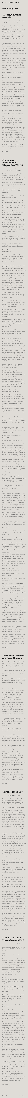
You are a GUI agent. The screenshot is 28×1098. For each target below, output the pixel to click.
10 (6, 1096)
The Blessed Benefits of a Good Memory (13, 656)
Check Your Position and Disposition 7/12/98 (12, 162)
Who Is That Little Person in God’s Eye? (13, 939)
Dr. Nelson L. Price (10, 2)
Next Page (22, 1096)
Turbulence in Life (12, 791)
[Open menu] (25, 2)
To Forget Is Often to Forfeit (11, 16)
